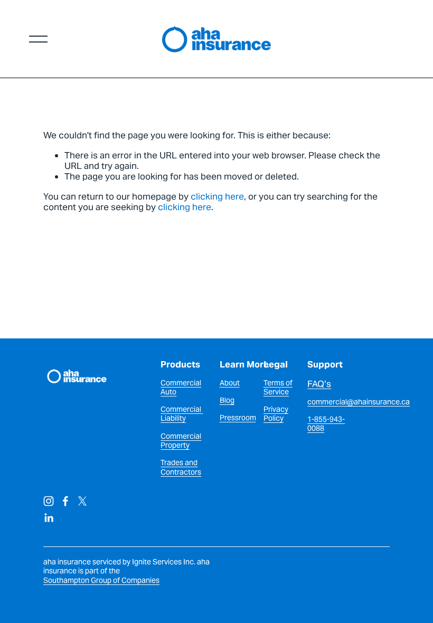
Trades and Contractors (181, 467)
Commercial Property (181, 441)
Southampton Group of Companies (101, 580)
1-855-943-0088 (326, 424)
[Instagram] (48, 501)
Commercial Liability (182, 414)
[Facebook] (65, 501)
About (230, 383)
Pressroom (238, 417)
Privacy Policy (275, 414)
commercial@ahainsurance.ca (358, 402)
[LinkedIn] (48, 518)
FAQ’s (319, 384)
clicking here (217, 196)
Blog (227, 400)
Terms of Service (278, 388)
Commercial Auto (181, 388)
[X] (82, 501)
